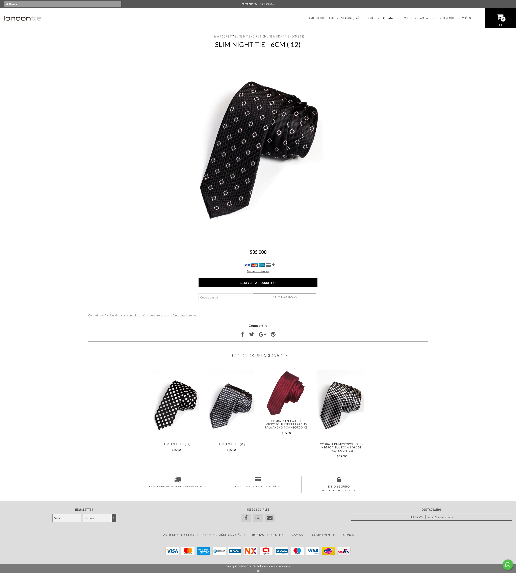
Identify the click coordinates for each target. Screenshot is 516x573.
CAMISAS (424, 18)
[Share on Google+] (262, 334)
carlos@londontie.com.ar (441, 517)
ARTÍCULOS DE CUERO (321, 18)
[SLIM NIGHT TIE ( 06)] (230, 438)
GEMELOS (406, 18)
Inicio (215, 36)
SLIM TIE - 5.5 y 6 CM (252, 36)
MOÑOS (466, 18)
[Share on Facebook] (242, 334)
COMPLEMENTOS (445, 18)
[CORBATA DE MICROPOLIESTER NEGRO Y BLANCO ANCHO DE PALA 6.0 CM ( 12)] (340, 438)
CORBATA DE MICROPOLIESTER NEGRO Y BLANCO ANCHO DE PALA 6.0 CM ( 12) (341, 447)
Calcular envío (285, 297)
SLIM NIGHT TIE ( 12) (176, 444)
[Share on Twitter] (251, 334)
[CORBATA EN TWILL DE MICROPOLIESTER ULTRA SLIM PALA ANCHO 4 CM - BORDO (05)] (285, 415)
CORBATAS (387, 18)
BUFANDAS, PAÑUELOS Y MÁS (357, 18)
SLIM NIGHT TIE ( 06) (231, 444)
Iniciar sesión (266, 4)
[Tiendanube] (258, 571)
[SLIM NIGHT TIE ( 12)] (175, 438)
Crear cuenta (249, 4)
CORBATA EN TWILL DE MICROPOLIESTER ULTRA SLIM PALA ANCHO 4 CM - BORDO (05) (286, 424)
